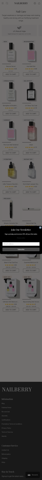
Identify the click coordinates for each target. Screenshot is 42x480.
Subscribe (21, 249)
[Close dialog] (40, 227)
